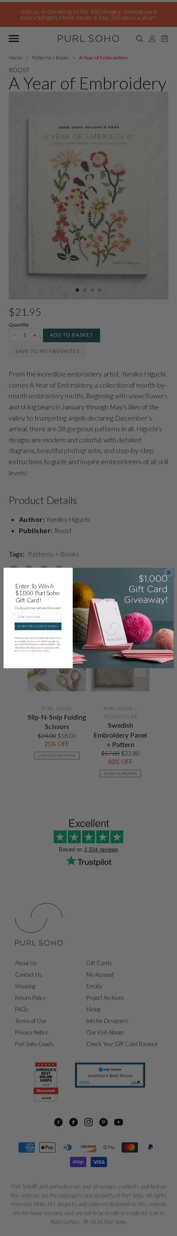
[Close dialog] (168, 572)
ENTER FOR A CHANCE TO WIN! (38, 626)
